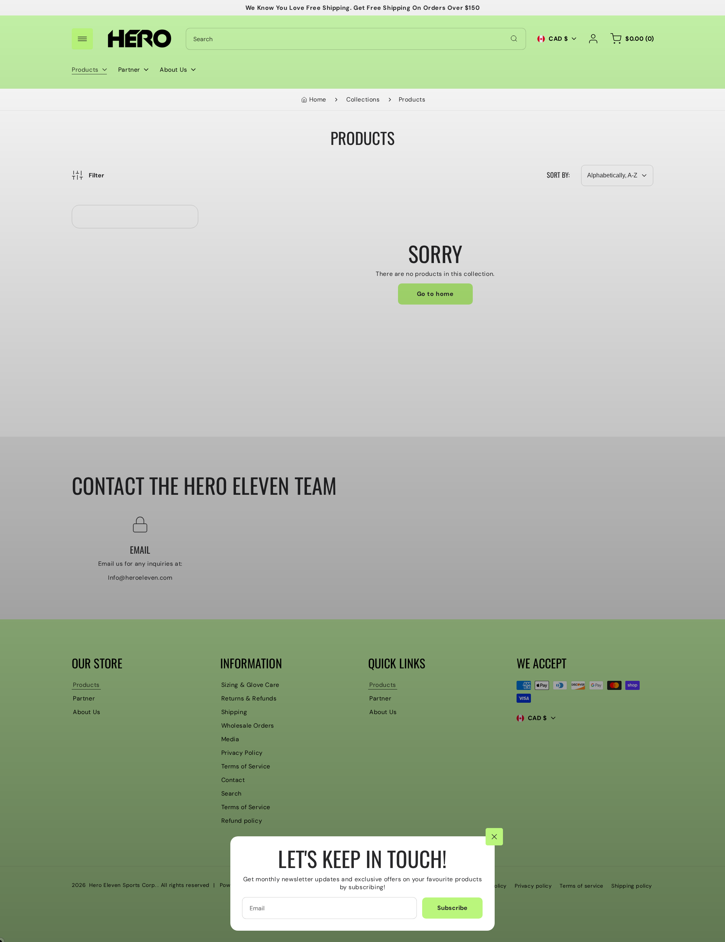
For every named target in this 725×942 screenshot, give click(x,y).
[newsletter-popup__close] (494, 836)
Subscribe (452, 908)
